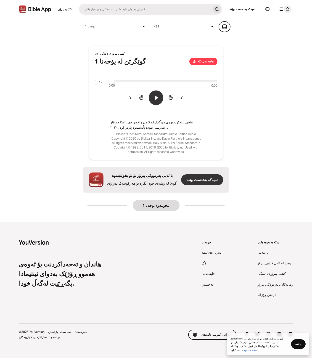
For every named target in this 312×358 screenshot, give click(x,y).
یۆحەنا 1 (90, 26)
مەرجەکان (80, 332)
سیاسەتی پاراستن (59, 332)
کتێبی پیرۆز (65, 9)
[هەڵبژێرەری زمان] (267, 9)
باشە (298, 344)
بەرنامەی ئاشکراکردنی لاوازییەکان (40, 337)
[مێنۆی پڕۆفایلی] (284, 9)
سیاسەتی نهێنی (250, 350)
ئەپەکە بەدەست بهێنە (243, 9)
